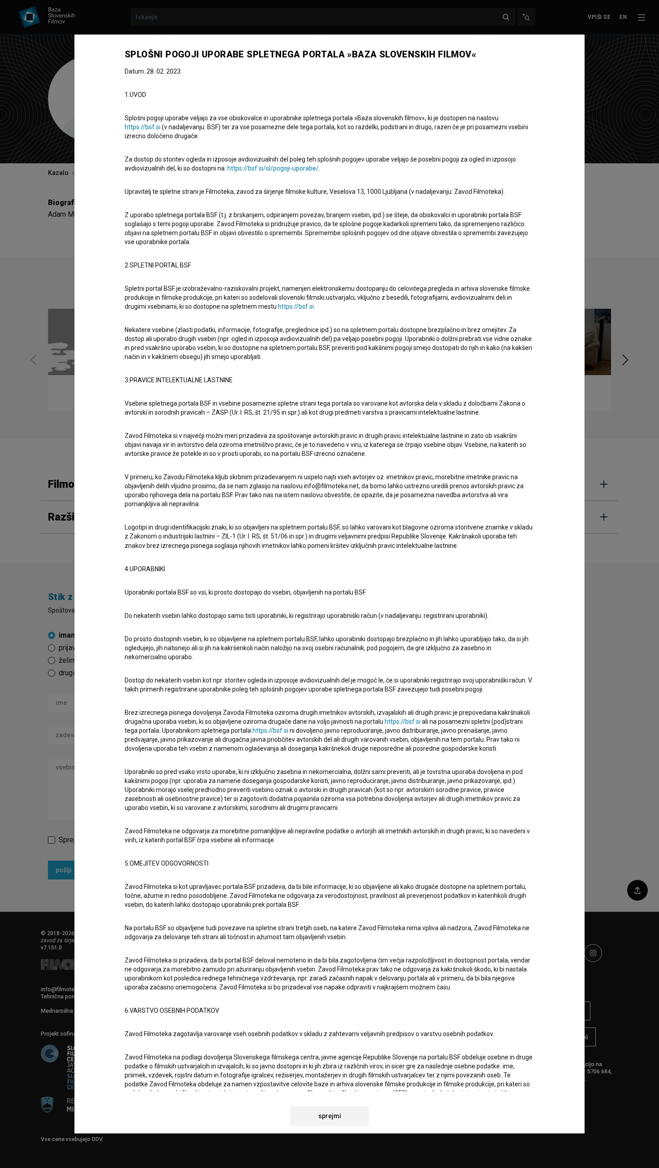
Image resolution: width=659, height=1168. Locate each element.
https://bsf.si (142, 127)
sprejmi (329, 1116)
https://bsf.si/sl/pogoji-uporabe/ (273, 168)
